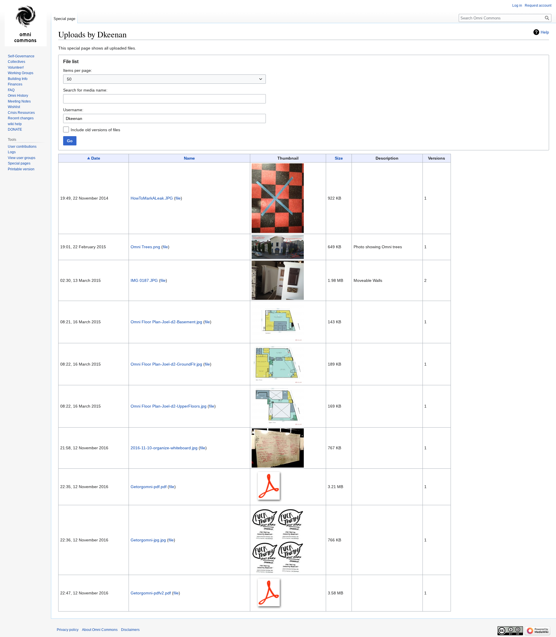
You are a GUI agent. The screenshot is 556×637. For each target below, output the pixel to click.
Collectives (16, 62)
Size (339, 158)
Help (545, 32)
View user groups (21, 158)
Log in (517, 5)
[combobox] (164, 79)
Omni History (18, 96)
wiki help (15, 124)
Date (95, 158)
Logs (12, 152)
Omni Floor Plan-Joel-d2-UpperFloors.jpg (168, 406)
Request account (538, 5)
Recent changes (21, 118)
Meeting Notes (19, 101)
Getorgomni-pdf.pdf (149, 486)
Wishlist (14, 107)
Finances (15, 84)
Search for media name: (85, 90)
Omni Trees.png (145, 246)
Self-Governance (21, 56)
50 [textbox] (69, 79)
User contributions (22, 147)
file (178, 198)
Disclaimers (130, 630)
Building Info (18, 79)
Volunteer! (16, 67)
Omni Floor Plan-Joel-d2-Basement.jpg (166, 322)
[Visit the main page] (25, 23)
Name (189, 158)
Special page (64, 19)
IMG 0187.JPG (144, 280)
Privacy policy (67, 630)
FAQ (11, 90)
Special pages (19, 163)
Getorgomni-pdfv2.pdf (151, 593)
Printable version (21, 169)
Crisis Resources (21, 113)
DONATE (15, 129)
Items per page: (77, 70)
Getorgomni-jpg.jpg (148, 540)
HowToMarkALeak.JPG (152, 198)
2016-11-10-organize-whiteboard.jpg (164, 448)
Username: (73, 109)
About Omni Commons (100, 630)
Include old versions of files (95, 129)
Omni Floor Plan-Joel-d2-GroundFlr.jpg (166, 364)
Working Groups (20, 73)
